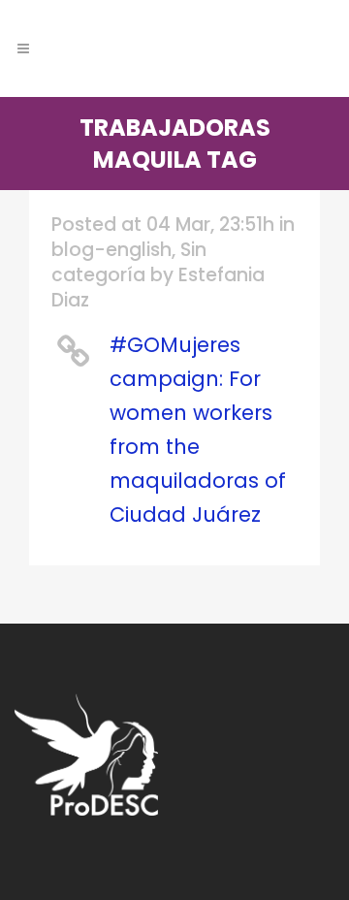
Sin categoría (128, 262)
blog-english (111, 250)
